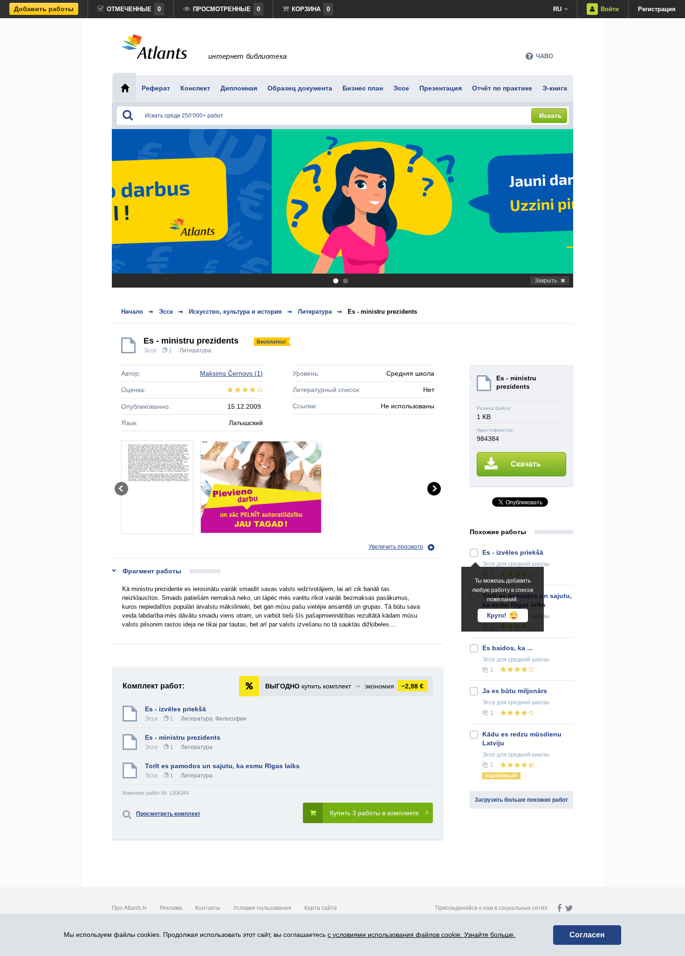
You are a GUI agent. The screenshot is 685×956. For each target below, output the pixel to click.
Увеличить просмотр (396, 546)
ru (557, 9)
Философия (231, 718)
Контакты (207, 908)
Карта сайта (320, 908)
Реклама (171, 908)
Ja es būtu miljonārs (514, 691)
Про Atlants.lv (129, 908)
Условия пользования (262, 908)
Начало (132, 311)
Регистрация (657, 9)
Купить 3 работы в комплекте (374, 813)
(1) (231, 373)
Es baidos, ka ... (507, 648)
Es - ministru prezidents (382, 311)
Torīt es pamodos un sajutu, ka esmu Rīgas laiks (222, 766)
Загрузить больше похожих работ (521, 800)
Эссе (150, 350)
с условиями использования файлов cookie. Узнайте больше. (421, 934)
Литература (195, 350)
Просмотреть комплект (168, 814)
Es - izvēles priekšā (175, 709)
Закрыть (546, 280)
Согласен (587, 935)
